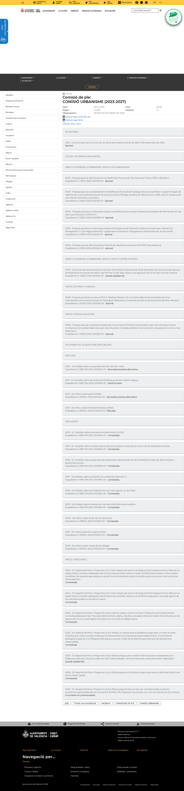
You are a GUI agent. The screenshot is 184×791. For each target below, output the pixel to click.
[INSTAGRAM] (146, 3)
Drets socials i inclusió (127, 767)
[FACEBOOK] (137, 3)
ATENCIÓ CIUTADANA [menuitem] (91, 11)
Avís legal (96, 785)
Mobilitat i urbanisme (127, 771)
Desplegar (93, 87)
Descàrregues (148, 724)
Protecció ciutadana (80, 771)
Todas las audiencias (85, 703)
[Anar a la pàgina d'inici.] (26, 11)
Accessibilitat (85, 785)
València (9, 205)
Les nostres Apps (40, 724)
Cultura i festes (31, 771)
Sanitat (9, 187)
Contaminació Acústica (16, 118)
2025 (67, 703)
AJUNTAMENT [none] (27, 78)
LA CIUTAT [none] (62, 78)
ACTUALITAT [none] (27, 81)
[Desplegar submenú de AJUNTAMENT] (34, 77)
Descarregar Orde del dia (77, 117)
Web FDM (10, 228)
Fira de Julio (11, 147)
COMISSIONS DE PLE (125, 703)
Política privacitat (109, 785)
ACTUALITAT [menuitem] (110, 11)
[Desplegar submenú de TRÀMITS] (101, 77)
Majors (9, 153)
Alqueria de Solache (14, 101)
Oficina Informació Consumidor (20, 170)
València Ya (10, 216)
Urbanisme (10, 199)
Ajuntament (29, 750)
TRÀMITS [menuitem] (75, 11)
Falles (8, 141)
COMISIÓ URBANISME (149, 703)
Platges (9, 181)
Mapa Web (154, 785)
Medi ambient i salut (80, 767)
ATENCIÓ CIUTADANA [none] (137, 78)
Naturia (9, 164)
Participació (11, 176)
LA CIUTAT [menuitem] (62, 11)
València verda (12, 210)
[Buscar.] (161, 10)
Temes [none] (26, 761)
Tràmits (84, 750)
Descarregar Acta (74, 120)
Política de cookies (125, 785)
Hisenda (74, 776)
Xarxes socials (112, 724)
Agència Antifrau (141, 785)
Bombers (10, 112)
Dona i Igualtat (12, 158)
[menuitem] (35, 750)
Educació (10, 130)
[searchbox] (145, 10)
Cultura (9, 124)
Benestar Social (12, 106)
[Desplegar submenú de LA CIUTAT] (67, 77)
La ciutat (56, 750)
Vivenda (9, 222)
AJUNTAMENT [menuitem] (48, 11)
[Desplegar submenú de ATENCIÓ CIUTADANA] (147, 77)
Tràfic (8, 193)
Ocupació (10, 135)
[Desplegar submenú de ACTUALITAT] (33, 80)
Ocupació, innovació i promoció (38, 776)
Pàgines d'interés (76, 724)
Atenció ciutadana (118, 750)
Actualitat (142, 750)
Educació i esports (32, 767)
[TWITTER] (141, 3)
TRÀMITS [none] (96, 78)
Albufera (9, 95)
